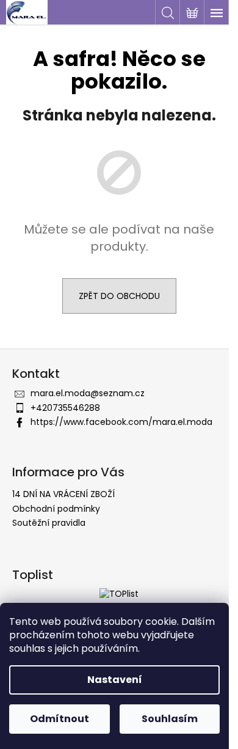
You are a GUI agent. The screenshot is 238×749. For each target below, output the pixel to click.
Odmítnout (59, 719)
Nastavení (114, 680)
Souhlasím (170, 719)
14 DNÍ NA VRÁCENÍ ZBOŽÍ (63, 494)
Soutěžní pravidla (48, 523)
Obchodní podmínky (56, 509)
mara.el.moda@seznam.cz (88, 393)
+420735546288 (65, 408)
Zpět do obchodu (119, 296)
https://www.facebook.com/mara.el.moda (121, 422)
